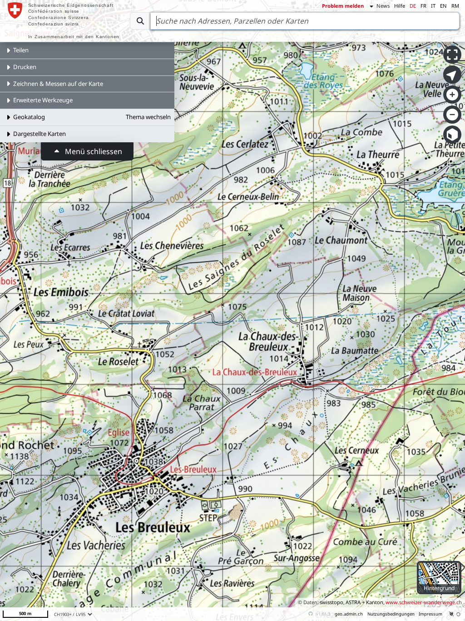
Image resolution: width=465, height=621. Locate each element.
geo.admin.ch (349, 614)
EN (443, 5)
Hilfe (399, 5)
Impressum (430, 614)
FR (423, 5)
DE (413, 5)
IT (433, 5)
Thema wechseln (148, 117)
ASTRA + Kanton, (365, 602)
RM (455, 5)
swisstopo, (332, 602)
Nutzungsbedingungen (391, 614)
